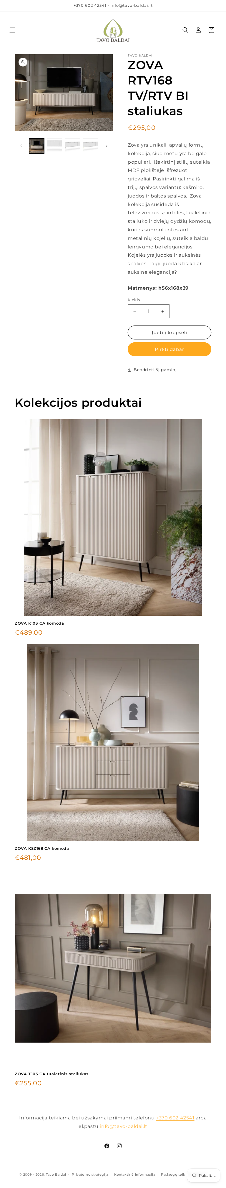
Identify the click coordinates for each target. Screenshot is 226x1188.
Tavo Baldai (56, 1174)
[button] (12, 30)
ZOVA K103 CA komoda (39, 623)
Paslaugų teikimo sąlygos (184, 1174)
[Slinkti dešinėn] (106, 145)
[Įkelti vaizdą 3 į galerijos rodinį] (72, 145)
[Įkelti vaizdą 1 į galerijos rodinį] (36, 145)
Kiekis (134, 299)
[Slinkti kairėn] (21, 145)
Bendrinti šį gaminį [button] (155, 369)
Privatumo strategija (90, 1174)
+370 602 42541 (175, 1118)
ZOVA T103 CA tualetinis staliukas (52, 1073)
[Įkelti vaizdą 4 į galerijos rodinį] (90, 145)
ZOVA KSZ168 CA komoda (42, 848)
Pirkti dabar (169, 349)
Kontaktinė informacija (134, 1174)
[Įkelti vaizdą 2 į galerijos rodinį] (54, 145)
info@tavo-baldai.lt (123, 1126)
